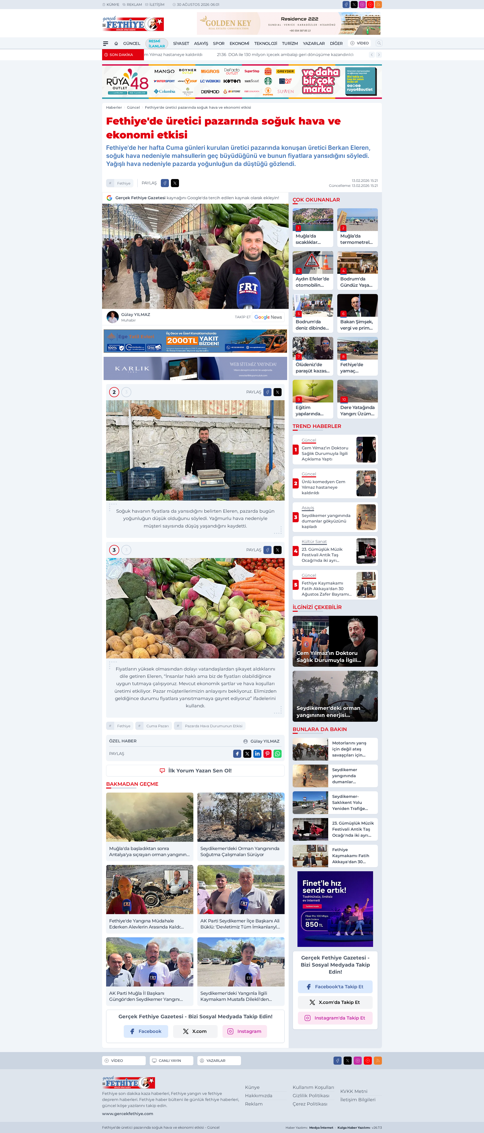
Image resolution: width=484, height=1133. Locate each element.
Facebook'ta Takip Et (339, 987)
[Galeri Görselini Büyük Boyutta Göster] (195, 450)
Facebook (150, 1031)
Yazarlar (314, 43)
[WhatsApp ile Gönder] (278, 754)
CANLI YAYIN (170, 1060)
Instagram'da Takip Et (340, 1018)
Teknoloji (265, 43)
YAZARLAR (215, 1060)
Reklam (134, 4)
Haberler (114, 107)
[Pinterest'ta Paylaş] (267, 754)
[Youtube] (370, 4)
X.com (199, 1031)
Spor (218, 43)
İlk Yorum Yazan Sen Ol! (200, 771)
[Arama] (379, 43)
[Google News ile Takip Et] (268, 317)
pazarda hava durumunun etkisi (214, 726)
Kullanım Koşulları (313, 1087)
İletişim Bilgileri (358, 1099)
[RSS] (378, 4)
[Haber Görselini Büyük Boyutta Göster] (195, 256)
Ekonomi (239, 43)
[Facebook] (346, 4)
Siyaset (181, 43)
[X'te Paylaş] (175, 183)
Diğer (336, 43)
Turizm (290, 43)
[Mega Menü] (105, 43)
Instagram (249, 1031)
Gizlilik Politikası (311, 1095)
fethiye (123, 183)
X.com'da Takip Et (339, 1002)
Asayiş (201, 43)
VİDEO (363, 43)
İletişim (156, 4)
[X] (354, 4)
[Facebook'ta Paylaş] (165, 183)
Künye (113, 4)
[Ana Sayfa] (116, 43)
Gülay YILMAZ (135, 317)
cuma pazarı (157, 726)
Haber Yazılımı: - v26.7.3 (334, 1127)
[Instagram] (362, 4)
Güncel (131, 43)
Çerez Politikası (310, 1104)
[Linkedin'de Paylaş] (257, 754)
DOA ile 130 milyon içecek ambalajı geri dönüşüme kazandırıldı (216, 54)
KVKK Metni (354, 1091)
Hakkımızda (259, 1095)
